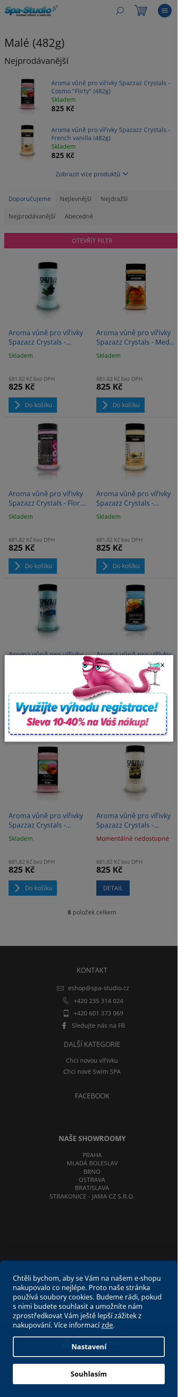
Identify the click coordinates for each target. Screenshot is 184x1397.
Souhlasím (89, 1374)
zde (107, 1325)
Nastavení (89, 1346)
